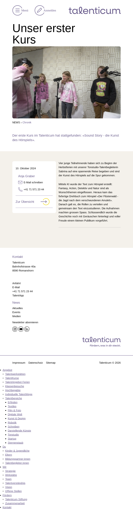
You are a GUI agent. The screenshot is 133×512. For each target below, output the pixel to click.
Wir (4, 467)
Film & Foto (14, 410)
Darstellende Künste (19, 430)
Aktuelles (17, 308)
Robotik (12, 422)
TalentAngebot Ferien (17, 382)
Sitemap (50, 362)
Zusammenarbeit (15, 503)
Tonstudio (13, 434)
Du (4, 446)
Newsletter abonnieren (25, 322)
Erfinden (12, 402)
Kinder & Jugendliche (17, 450)
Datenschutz (35, 362)
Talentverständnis (15, 483)
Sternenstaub (15, 442)
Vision (8, 487)
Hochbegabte (13, 390)
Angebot (7, 370)
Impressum (18, 362)
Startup (12, 438)
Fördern (7, 495)
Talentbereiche (13, 398)
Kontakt (7, 507)
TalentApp (18, 295)
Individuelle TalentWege (18, 394)
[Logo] (95, 10)
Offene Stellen (13, 491)
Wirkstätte (11, 475)
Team (8, 479)
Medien (16, 316)
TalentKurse (12, 378)
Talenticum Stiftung (16, 499)
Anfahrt (16, 283)
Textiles (12, 406)
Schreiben (13, 426)
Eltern (8, 454)
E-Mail (16, 287)
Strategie (10, 471)
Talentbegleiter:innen (17, 463)
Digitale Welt (15, 414)
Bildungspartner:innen (17, 458)
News (16, 122)
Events (16, 312)
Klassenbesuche (14, 386)
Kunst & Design (17, 418)
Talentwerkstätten (15, 374)
